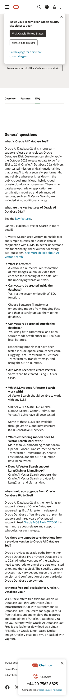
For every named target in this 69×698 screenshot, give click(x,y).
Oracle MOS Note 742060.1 (41, 522)
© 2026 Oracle (12, 662)
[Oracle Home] (16, 7)
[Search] (39, 7)
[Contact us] (62, 7)
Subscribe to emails (15, 674)
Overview (10, 98)
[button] (7, 7)
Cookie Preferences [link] (14, 668)
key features (23, 218)
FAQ (37, 98)
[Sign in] (54, 7)
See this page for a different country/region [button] (26, 54)
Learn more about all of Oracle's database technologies (33, 67)
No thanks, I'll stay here (23, 42)
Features (25, 98)
